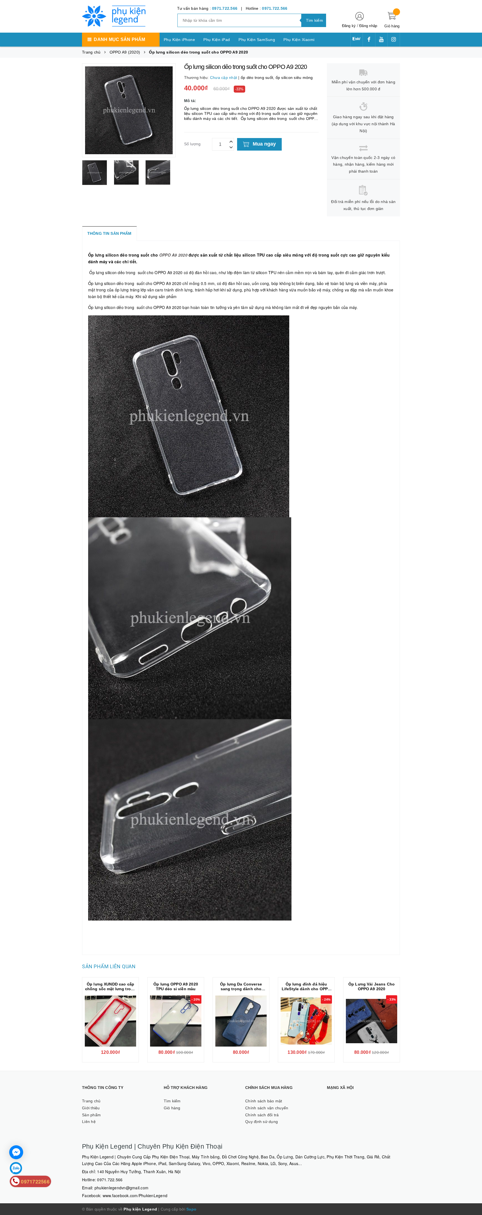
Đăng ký (349, 26)
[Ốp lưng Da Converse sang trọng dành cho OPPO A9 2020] (241, 1021)
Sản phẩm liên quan (109, 966)
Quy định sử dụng (261, 1121)
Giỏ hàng (172, 1108)
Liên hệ (89, 1121)
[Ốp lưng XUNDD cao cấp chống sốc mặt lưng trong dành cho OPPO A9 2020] (110, 1021)
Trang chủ (91, 1101)
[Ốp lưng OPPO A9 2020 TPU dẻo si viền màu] (175, 1021)
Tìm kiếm (172, 1101)
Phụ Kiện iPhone (179, 39)
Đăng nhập (368, 26)
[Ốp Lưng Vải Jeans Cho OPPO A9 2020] (371, 1021)
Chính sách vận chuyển (266, 1108)
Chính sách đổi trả (262, 1115)
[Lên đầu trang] (472, 602)
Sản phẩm (91, 1115)
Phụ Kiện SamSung (256, 39)
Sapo (191, 1209)
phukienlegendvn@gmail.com (121, 1187)
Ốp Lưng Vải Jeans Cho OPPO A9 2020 (371, 986)
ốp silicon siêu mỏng (294, 77)
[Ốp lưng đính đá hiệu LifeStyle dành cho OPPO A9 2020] (306, 1021)
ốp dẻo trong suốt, (258, 77)
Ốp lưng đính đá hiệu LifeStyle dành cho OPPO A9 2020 (306, 989)
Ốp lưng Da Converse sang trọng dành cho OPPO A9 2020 (241, 989)
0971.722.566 (224, 8)
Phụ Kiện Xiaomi (299, 39)
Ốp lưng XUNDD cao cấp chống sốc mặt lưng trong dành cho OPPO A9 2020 (110, 989)
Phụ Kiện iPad (216, 39)
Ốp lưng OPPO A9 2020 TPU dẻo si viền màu (175, 986)
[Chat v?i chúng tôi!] (16, 1152)
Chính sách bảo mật (263, 1101)
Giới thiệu (91, 1108)
